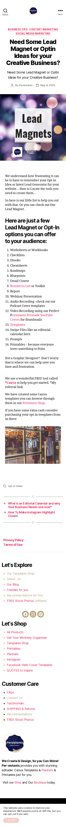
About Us (14, 579)
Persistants (25, 85)
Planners (12, 654)
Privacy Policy (13, 540)
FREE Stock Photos (20, 601)
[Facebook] (25, 614)
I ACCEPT (11, 820)
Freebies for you (17, 590)
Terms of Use (12, 544)
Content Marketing (43, 29)
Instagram (14, 659)
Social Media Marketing (33, 33)
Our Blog (13, 584)
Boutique (40, 782)
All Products (15, 632)
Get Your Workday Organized (27, 637)
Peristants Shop (34, 403)
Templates (18, 325)
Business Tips (18, 29)
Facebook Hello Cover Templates (29, 665)
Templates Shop (24, 573)
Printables (13, 648)
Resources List (20, 286)
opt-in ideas (15, 486)
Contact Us (15, 698)
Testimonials (15, 703)
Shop (17, 782)
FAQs (10, 692)
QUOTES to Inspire (19, 670)
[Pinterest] (40, 614)
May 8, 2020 (47, 85)
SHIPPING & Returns (21, 709)
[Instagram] (33, 614)
